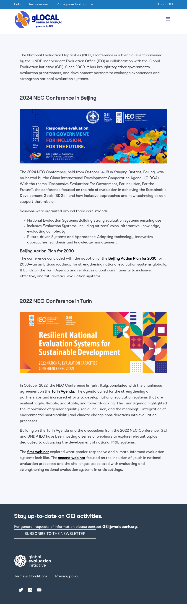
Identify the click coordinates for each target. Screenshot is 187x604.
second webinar (71, 458)
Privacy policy (67, 576)
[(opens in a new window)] (32, 561)
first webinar (38, 452)
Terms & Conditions (30, 576)
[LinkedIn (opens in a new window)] (30, 589)
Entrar (19, 4)
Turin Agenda (62, 391)
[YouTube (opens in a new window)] (39, 589)
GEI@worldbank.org (119, 527)
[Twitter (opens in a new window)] (21, 589)
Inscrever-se (38, 4)
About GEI (165, 4)
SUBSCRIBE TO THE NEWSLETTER (55, 534)
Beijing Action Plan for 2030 (132, 259)
